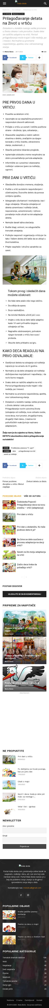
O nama (19, 1000)
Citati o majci (23, 781)
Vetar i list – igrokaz (26, 807)
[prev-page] (22, 577)
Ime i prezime (8, 826)
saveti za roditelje (10, 454)
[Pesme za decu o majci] (9, 927)
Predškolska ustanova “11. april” (22, 448)
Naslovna (6, 10)
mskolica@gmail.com (32, 888)
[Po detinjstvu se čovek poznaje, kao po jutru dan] (9, 772)
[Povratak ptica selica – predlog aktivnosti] (24, 678)
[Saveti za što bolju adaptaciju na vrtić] (9, 555)
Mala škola (9, 52)
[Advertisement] (24, 718)
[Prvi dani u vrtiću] (9, 517)
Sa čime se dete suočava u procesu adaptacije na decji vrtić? (30, 542)
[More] (39, 57)
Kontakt (39, 1000)
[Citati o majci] (9, 784)
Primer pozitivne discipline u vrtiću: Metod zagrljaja (13, 484)
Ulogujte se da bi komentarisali (24, 594)
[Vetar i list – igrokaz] (9, 809)
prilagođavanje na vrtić (27, 451)
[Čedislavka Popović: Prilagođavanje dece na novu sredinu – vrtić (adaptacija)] (9, 504)
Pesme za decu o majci (28, 924)
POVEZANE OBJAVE (12, 496)
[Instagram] (28, 895)
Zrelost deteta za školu (36, 481)
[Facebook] (21, 895)
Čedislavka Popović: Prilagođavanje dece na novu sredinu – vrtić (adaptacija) (31, 504)
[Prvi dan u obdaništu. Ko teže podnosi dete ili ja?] (9, 529)
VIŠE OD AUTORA (32, 496)
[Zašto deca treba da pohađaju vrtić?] (9, 567)
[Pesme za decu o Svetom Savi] (9, 939)
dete (14, 451)
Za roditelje (16, 10)
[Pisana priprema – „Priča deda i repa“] (24, 623)
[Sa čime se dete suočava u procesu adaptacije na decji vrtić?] (9, 542)
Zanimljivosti (29, 1000)
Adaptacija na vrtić (30, 10)
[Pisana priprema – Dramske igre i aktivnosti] (24, 650)
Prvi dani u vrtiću (25, 514)
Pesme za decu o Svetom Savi (31, 937)
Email (5, 835)
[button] (4, 3)
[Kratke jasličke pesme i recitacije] (9, 914)
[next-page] (26, 577)
